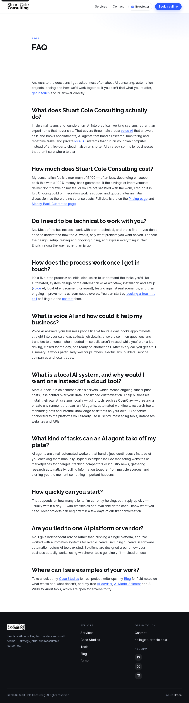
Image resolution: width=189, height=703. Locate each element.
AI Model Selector (127, 584)
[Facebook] (138, 657)
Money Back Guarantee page (54, 204)
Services (86, 633)
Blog (127, 579)
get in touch (41, 93)
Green (178, 695)
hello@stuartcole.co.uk (152, 640)
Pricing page (138, 199)
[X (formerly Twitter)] (138, 666)
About (84, 661)
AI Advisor (104, 584)
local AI (79, 141)
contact (67, 299)
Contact (141, 633)
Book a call (166, 6)
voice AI (127, 131)
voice (37, 288)
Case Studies (69, 579)
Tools (84, 647)
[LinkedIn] (138, 675)
